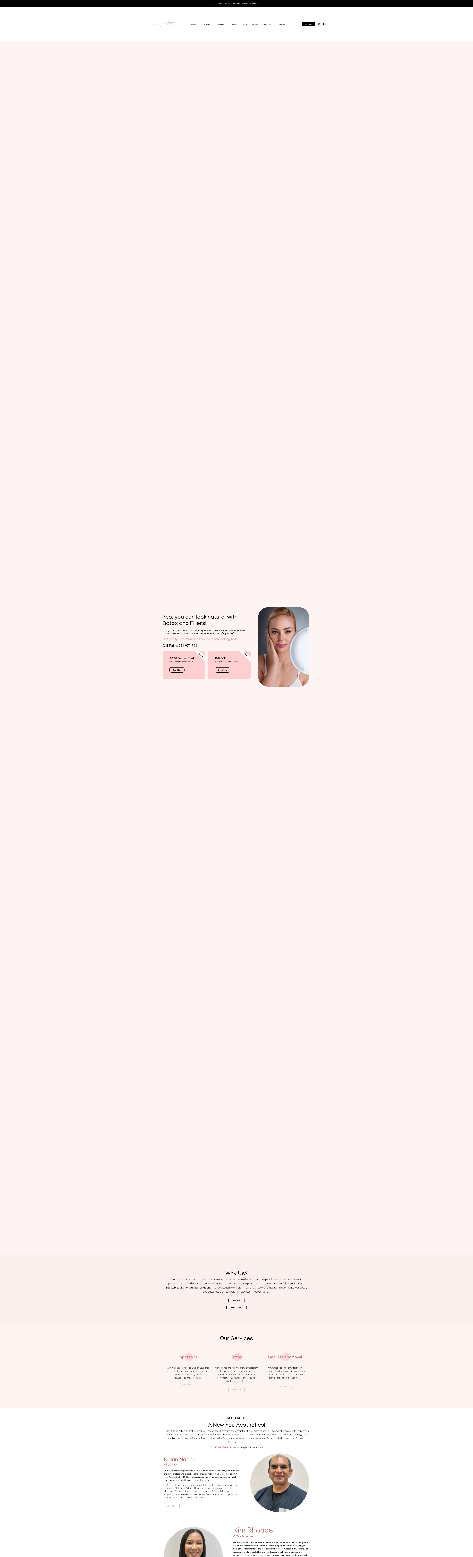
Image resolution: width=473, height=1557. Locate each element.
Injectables (188, 1356)
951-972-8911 (223, 1447)
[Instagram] (319, 24)
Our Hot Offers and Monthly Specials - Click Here (236, 3)
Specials (282, 24)
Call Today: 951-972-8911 (181, 646)
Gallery (235, 24)
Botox (236, 1356)
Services (206, 24)
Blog (245, 24)
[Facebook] (324, 24)
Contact (255, 24)
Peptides (221, 24)
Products (267, 24)
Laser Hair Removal (285, 1356)
